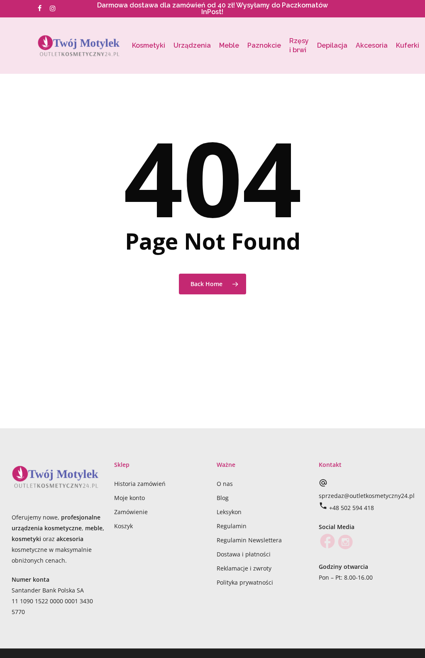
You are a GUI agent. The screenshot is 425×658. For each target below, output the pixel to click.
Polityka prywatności (245, 582)
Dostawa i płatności (244, 554)
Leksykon (229, 512)
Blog (223, 498)
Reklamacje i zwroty (244, 568)
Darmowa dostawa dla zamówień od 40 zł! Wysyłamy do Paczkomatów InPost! (212, 8)
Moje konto (129, 498)
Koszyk (123, 526)
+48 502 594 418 (351, 508)
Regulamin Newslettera (249, 540)
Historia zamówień (140, 484)
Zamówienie (131, 512)
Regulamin (232, 526)
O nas (225, 484)
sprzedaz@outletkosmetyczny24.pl (367, 496)
